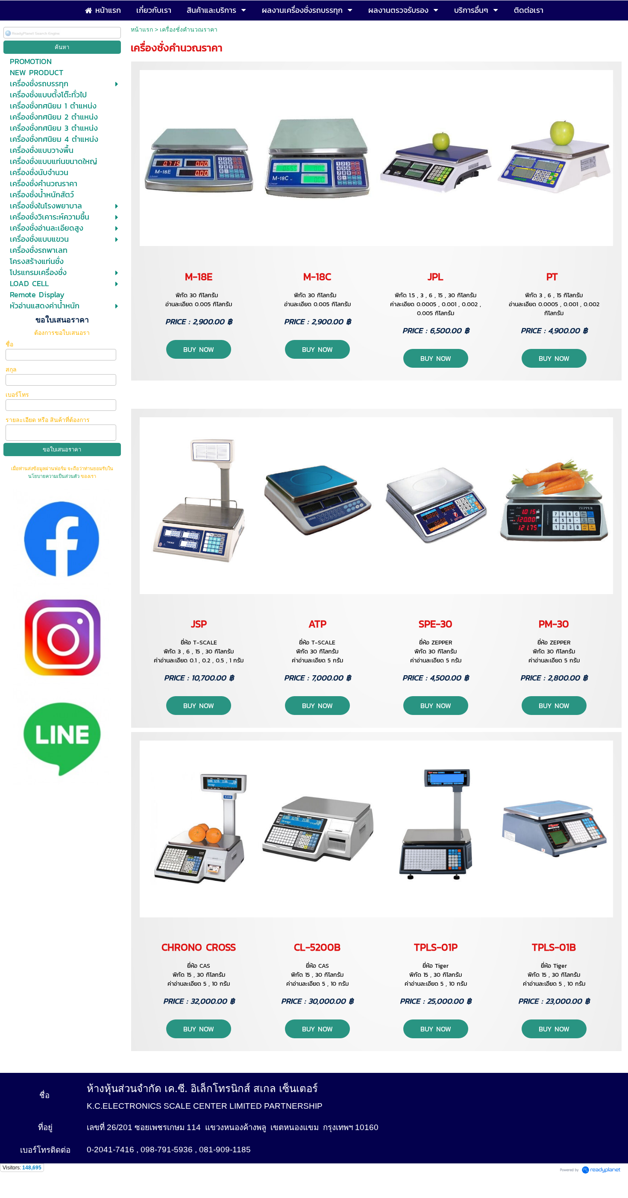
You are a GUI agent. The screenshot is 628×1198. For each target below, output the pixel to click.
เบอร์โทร (18, 394)
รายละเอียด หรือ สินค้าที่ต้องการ (48, 419)
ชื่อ (10, 344)
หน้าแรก (142, 29)
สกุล (12, 369)
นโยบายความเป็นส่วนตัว (54, 476)
